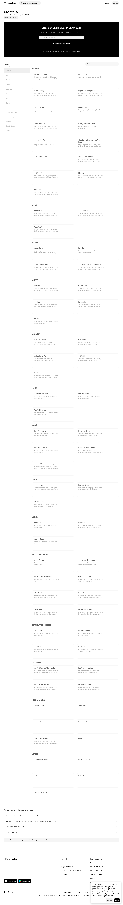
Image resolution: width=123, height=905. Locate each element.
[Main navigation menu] (4, 3)
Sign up (115, 3)
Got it (117, 900)
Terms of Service (87, 895)
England (23, 840)
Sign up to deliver (68, 867)
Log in (107, 3)
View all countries (96, 867)
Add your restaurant (69, 863)
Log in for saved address (62, 43)
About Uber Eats (96, 874)
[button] (61, 816)
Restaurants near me (97, 859)
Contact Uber (75, 51)
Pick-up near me (96, 871)
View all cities (95, 863)
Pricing (86, 892)
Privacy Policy (68, 892)
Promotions (66, 874)
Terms (78, 892)
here (111, 896)
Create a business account (71, 871)
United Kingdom (11, 840)
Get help (65, 859)
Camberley (33, 840)
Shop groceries (95, 878)
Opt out (109, 900)
